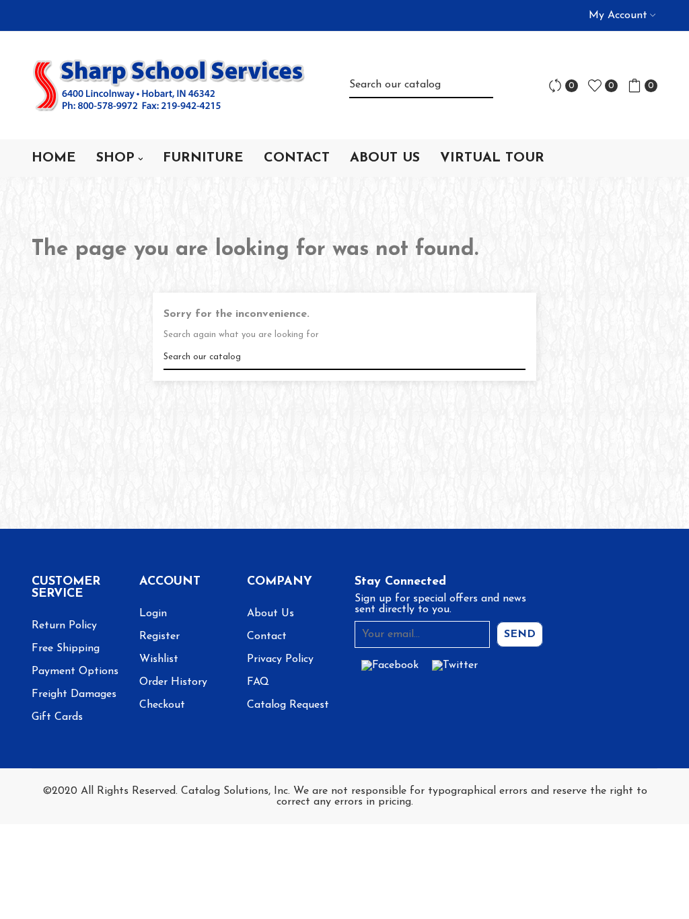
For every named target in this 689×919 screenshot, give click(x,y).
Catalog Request (288, 705)
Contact (267, 636)
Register (159, 636)
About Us (270, 613)
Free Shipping (66, 648)
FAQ (258, 682)
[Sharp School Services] (169, 85)
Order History (173, 682)
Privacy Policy (280, 659)
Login (153, 613)
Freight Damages (74, 694)
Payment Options (75, 671)
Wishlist (158, 659)
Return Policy (64, 625)
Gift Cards (57, 717)
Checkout (162, 705)
